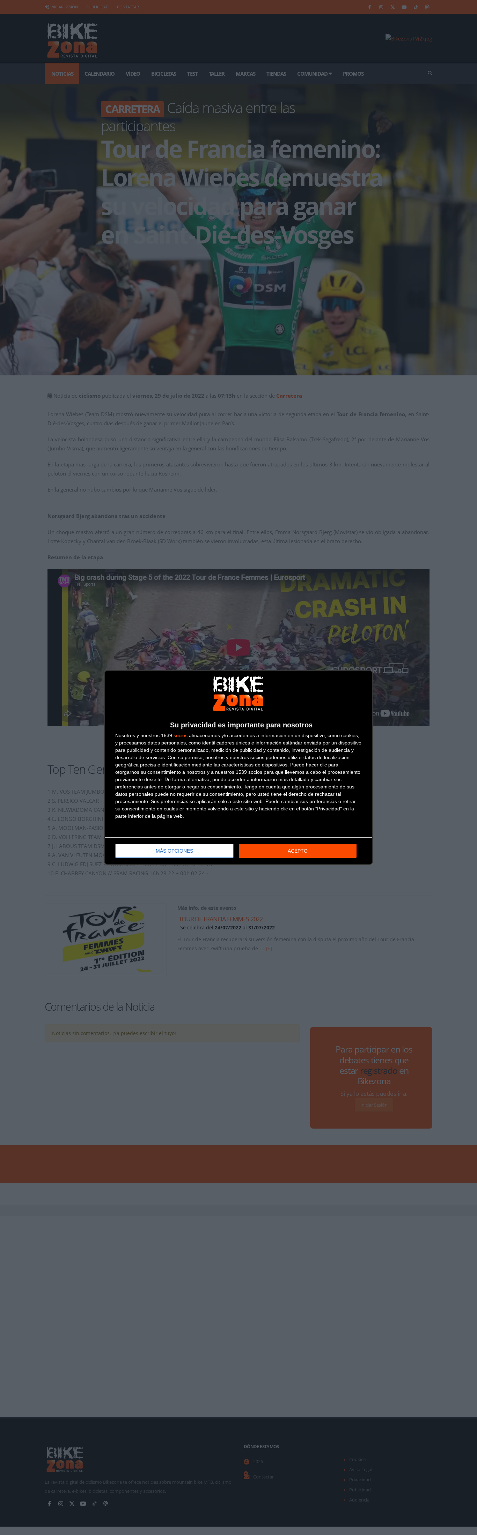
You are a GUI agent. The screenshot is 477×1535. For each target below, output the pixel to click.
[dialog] (238, 767)
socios (181, 735)
